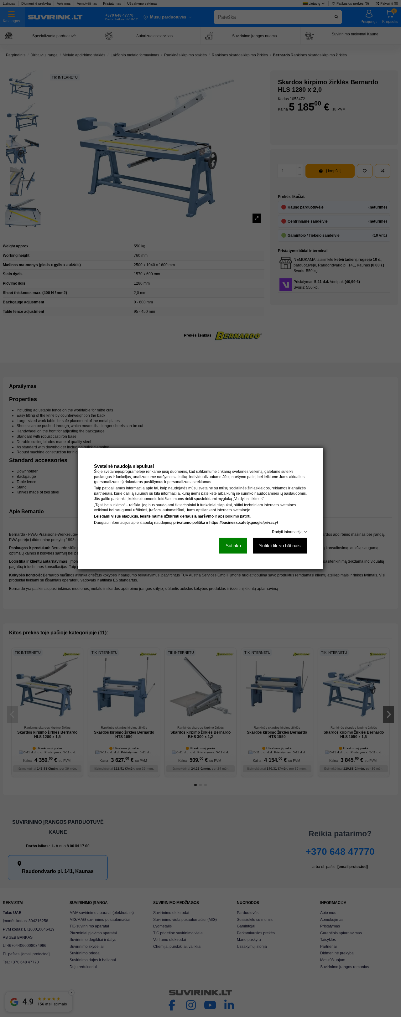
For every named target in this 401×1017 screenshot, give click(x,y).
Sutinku (233, 545)
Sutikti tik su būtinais (280, 545)
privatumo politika (189, 522)
